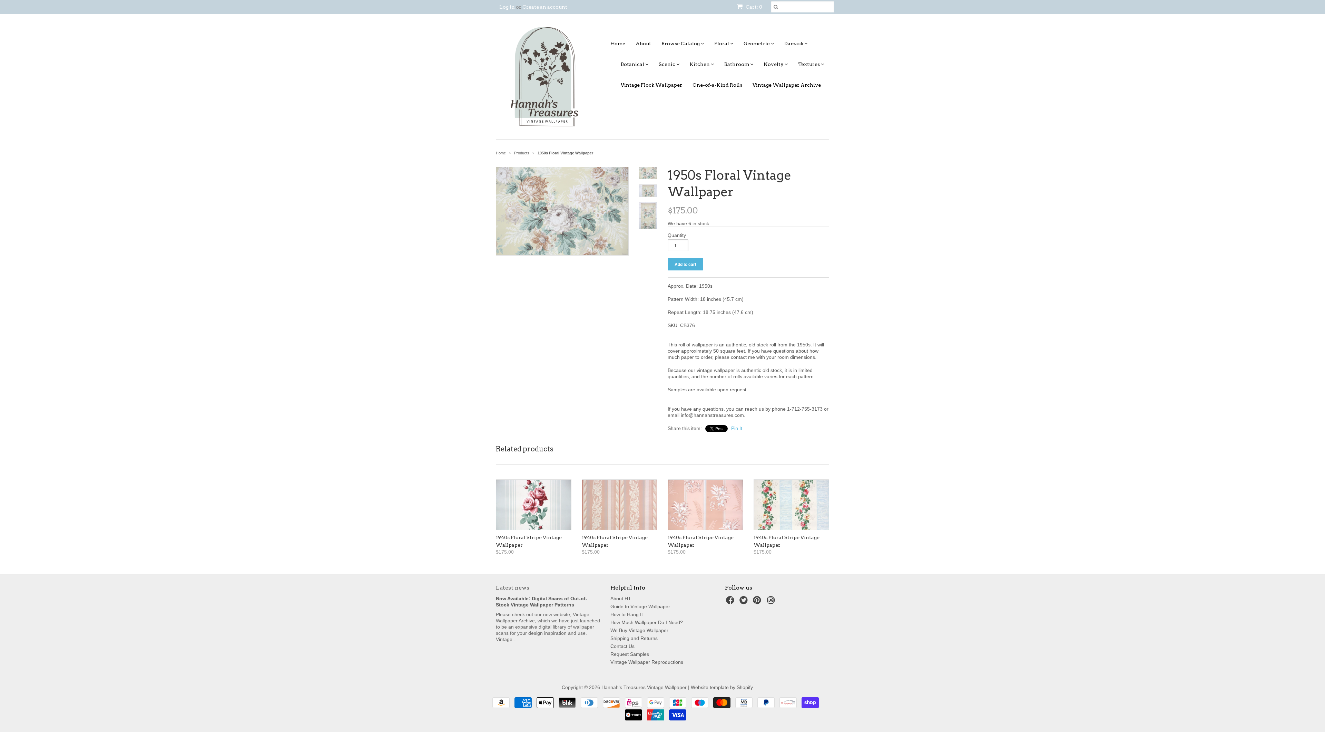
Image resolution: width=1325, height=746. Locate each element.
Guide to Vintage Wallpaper (640, 606)
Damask (794, 43)
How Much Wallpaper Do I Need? (646, 622)
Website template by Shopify (722, 687)
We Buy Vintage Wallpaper (639, 630)
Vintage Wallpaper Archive (787, 85)
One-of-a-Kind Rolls (717, 85)
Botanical (633, 64)
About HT (620, 598)
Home (617, 43)
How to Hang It (626, 614)
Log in (507, 7)
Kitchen (700, 64)
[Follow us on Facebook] (731, 602)
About (643, 43)
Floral (722, 43)
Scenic (667, 64)
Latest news (512, 587)
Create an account (544, 7)
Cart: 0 (753, 7)
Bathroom (737, 64)
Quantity (677, 235)
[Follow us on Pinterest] (758, 602)
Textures (809, 64)
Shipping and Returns (634, 638)
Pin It (736, 428)
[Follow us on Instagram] (772, 602)
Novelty (774, 64)
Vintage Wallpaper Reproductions (646, 662)
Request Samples (629, 654)
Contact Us (622, 646)
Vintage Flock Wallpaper (651, 85)
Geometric (757, 43)
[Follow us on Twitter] (744, 602)
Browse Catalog (681, 43)
